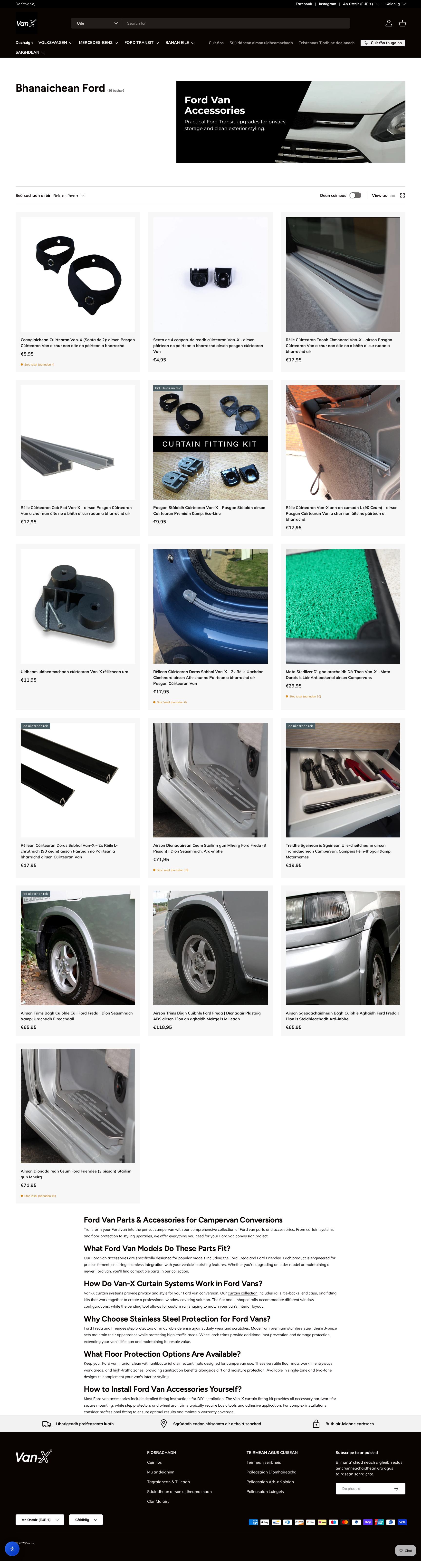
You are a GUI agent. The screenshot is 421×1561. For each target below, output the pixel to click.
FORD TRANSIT (138, 42)
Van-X (30, 1543)
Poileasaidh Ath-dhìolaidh (270, 1481)
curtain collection (243, 1293)
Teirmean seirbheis (264, 1462)
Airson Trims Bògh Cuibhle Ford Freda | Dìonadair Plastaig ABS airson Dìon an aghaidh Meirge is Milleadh (207, 1016)
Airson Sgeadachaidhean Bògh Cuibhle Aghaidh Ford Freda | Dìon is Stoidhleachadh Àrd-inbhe (342, 1016)
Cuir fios (216, 43)
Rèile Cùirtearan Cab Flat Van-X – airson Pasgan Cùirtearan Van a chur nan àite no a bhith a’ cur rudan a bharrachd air (76, 510)
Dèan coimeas (333, 195)
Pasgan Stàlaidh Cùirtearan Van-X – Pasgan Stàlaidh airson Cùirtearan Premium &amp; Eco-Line (209, 510)
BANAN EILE (177, 42)
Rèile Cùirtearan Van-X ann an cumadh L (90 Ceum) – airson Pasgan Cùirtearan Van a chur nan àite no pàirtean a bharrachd (342, 513)
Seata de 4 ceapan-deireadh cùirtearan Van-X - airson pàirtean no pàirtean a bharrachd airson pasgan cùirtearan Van (208, 345)
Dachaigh (24, 42)
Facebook (304, 4)
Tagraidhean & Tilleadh (168, 1481)
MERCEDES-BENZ (96, 42)
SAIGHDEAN (27, 52)
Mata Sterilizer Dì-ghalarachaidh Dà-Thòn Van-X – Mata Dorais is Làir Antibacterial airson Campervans (338, 674)
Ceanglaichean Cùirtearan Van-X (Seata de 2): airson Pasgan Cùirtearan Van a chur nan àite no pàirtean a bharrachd (78, 342)
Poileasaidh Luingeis (265, 1491)
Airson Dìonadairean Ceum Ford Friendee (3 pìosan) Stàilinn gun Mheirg (76, 1174)
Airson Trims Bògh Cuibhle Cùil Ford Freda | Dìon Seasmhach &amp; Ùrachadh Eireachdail (77, 1016)
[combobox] (210, 23)
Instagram (327, 4)
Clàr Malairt (158, 1501)
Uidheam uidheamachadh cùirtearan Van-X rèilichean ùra (74, 671)
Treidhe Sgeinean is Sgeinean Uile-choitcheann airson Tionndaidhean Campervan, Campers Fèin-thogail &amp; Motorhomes (339, 851)
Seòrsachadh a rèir (33, 195)
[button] (402, 23)
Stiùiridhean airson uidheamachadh (261, 43)
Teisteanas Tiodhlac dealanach (326, 43)
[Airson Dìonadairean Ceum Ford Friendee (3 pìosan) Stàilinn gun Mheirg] (78, 1106)
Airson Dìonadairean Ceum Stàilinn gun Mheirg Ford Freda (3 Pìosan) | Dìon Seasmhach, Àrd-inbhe (209, 848)
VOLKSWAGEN (52, 42)
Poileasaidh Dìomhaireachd (272, 1472)
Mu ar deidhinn (160, 1472)
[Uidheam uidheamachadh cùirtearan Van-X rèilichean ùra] (78, 606)
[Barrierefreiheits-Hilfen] (12, 1548)
